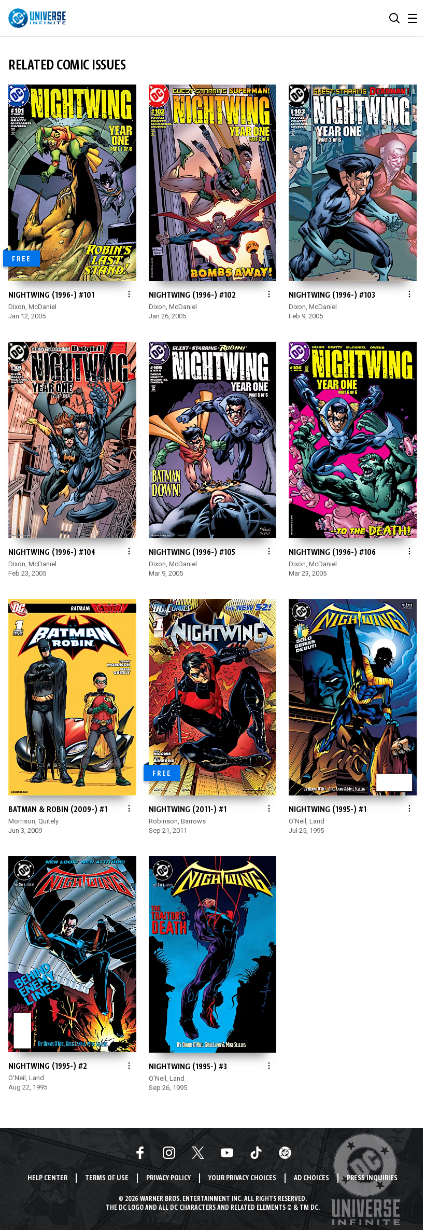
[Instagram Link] (169, 1153)
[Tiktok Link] (256, 1153)
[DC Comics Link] (285, 1153)
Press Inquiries (372, 1178)
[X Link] (198, 1153)
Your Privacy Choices (242, 1178)
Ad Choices (311, 1178)
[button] (394, 18)
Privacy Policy (168, 1178)
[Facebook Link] (140, 1153)
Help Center (47, 1178)
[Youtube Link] (227, 1153)
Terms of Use (107, 1178)
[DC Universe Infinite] (37, 18)
